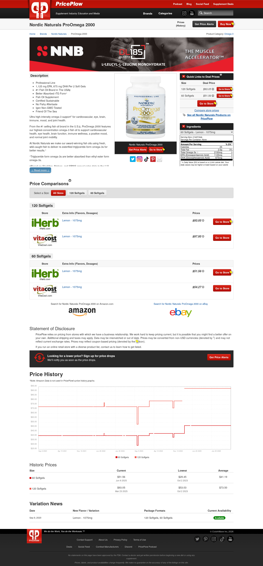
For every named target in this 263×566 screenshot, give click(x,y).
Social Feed (202, 4)
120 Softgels (77, 193)
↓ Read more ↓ (40, 170)
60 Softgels (97, 193)
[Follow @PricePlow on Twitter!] (197, 539)
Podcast (177, 4)
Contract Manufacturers (107, 546)
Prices (180, 22)
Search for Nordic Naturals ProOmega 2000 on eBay (181, 303)
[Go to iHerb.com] (45, 222)
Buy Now (225, 24)
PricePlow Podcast (147, 546)
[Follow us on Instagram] (214, 539)
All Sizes (58, 193)
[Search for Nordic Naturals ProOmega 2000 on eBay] (181, 312)
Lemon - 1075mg (72, 220)
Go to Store (224, 89)
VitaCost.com (45, 245)
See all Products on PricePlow (209, 116)
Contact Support (84, 539)
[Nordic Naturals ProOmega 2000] (145, 107)
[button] (131, 171)
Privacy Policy (120, 539)
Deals (69, 546)
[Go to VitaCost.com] (45, 238)
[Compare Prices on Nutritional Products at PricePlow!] (35, 535)
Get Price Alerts (204, 24)
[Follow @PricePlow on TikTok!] (222, 539)
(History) (180, 25)
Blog (189, 4)
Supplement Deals (223, 4)
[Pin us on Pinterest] (205, 539)
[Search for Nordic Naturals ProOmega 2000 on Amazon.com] (82, 311)
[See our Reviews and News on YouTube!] (230, 539)
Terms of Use (139, 539)
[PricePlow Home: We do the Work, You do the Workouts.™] (40, 10)
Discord (128, 546)
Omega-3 (228, 33)
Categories (165, 13)
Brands (147, 13)
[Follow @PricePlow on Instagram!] (184, 13)
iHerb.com (45, 228)
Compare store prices (206, 110)
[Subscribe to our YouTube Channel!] (192, 13)
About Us (103, 539)
